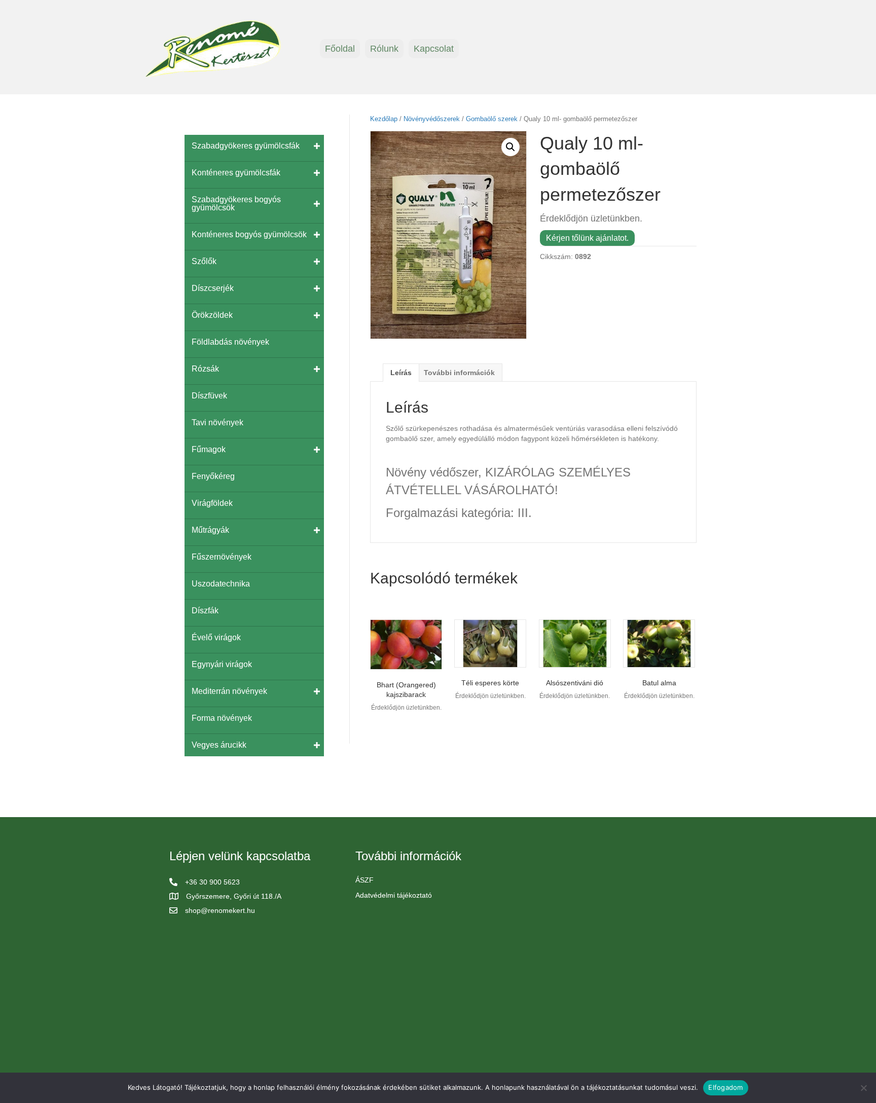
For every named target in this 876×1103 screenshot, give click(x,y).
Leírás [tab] (401, 373)
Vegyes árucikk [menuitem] (219, 745)
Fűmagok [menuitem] (209, 449)
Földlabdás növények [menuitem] (230, 342)
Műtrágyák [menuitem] (210, 530)
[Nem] (863, 1088)
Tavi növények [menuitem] (217, 422)
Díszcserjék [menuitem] (213, 288)
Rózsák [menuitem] (205, 368)
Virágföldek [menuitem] (212, 503)
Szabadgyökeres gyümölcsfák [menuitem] (246, 145)
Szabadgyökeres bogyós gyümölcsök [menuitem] (236, 203)
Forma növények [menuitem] (222, 718)
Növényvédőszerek (432, 119)
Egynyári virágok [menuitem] (222, 664)
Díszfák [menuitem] (205, 610)
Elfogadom (725, 1087)
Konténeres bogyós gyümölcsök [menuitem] (249, 234)
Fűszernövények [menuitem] (221, 557)
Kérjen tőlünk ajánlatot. (587, 238)
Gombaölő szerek (492, 119)
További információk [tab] (459, 373)
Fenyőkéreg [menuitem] (213, 476)
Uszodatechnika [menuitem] (221, 583)
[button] (510, 147)
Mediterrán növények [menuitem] (229, 691)
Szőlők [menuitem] (204, 261)
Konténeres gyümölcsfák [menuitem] (236, 172)
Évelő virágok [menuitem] (216, 637)
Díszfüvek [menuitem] (209, 395)
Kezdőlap (383, 119)
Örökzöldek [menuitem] (212, 315)
